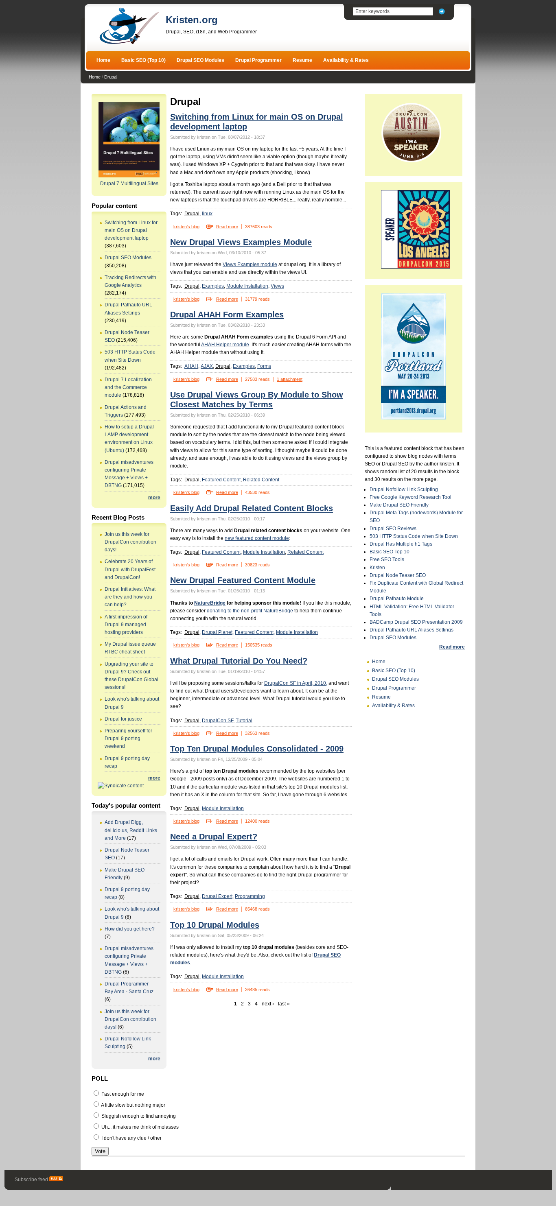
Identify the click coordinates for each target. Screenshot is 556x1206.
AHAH (191, 366)
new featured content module (257, 538)
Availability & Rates (346, 60)
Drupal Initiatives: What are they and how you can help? (130, 596)
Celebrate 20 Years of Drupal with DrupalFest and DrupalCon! (130, 569)
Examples (213, 286)
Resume (302, 60)
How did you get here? (130, 929)
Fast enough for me (122, 1094)
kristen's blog (186, 226)
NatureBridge (209, 603)
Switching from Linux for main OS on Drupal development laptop (131, 230)
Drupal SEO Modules (200, 60)
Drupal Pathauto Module (397, 598)
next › (268, 1004)
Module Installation (247, 286)
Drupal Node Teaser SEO (398, 575)
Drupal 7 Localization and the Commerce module (128, 387)
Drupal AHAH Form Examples (227, 314)
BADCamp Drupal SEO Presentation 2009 (416, 622)
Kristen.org (192, 19)
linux (207, 213)
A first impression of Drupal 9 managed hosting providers (126, 624)
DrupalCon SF (217, 720)
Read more (227, 226)
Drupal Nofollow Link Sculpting (404, 489)
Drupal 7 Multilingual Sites (129, 183)
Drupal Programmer (258, 60)
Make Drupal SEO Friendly (399, 505)
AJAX (207, 366)
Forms (264, 366)
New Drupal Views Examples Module (241, 242)
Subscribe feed (32, 1179)
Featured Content (221, 480)
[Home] (129, 43)
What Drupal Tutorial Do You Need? (238, 660)
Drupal (110, 76)
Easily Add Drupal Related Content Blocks (251, 508)
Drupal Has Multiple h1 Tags (401, 544)
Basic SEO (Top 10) (143, 60)
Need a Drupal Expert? (213, 836)
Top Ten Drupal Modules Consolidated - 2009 (257, 748)
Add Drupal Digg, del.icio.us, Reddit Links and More (131, 830)
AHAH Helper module (225, 344)
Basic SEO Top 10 (389, 552)
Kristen (377, 567)
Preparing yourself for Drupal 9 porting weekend (128, 738)
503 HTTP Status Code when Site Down (414, 536)
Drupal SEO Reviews (393, 528)
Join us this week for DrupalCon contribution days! (130, 542)
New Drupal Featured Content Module (242, 580)
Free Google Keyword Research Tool (410, 497)
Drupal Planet (217, 632)
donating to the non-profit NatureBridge (250, 611)
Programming (250, 896)
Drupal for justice (123, 719)
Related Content (261, 480)
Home (103, 60)
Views (277, 286)
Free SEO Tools (387, 559)
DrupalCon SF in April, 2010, (295, 683)
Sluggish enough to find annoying (138, 1116)
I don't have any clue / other (131, 1138)
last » (284, 1004)
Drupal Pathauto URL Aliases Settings (411, 630)
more (154, 497)
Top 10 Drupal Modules (214, 924)
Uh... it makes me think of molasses (139, 1127)
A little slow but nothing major (132, 1105)
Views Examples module (250, 264)
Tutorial (244, 720)
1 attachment (289, 379)
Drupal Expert (217, 896)
